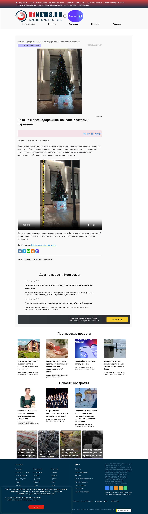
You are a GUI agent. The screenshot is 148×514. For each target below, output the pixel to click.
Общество (36, 482)
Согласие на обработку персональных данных (118, 492)
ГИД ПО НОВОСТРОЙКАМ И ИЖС (50, 5)
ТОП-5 (31, 3)
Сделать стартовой (80, 485)
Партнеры (73, 24)
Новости (52, 24)
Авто (53, 482)
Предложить (22, 3)
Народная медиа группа (82, 492)
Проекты (95, 24)
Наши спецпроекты (21, 475)
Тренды (35, 485)
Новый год (37, 259)
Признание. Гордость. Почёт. (114, 3)
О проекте (78, 469)
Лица (53, 485)
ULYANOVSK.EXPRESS (101, 501)
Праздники (30, 42)
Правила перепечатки (81, 482)
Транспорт (117, 24)
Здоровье (54, 475)
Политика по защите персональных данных (118, 494)
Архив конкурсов (20, 479)
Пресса (17, 482)
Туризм (17, 485)
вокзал (28, 259)
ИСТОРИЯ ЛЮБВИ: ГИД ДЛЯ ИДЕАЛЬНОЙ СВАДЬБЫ (99, 133)
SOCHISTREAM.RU (86, 501)
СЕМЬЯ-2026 (80, 3)
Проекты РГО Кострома (22, 472)
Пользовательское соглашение (84, 479)
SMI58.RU (75, 501)
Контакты (78, 475)
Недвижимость (37, 469)
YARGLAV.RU (115, 501)
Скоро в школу (84, 5)
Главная (21, 42)
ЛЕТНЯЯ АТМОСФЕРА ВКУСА (26, 5)
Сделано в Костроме (94, 3)
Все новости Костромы (31, 45)
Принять (36, 507)
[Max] (37, 251)
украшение (48, 259)
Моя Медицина (41, 3)
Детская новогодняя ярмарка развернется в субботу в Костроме (58, 303)
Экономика (55, 469)
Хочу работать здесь (57, 3)
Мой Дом (70, 3)
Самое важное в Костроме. (43, 245)
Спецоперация (28, 24)
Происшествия (37, 472)
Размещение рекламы (81, 472)
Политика (54, 472)
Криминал (36, 479)
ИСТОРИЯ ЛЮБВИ (70, 5)
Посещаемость (79, 488)
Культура (54, 479)
